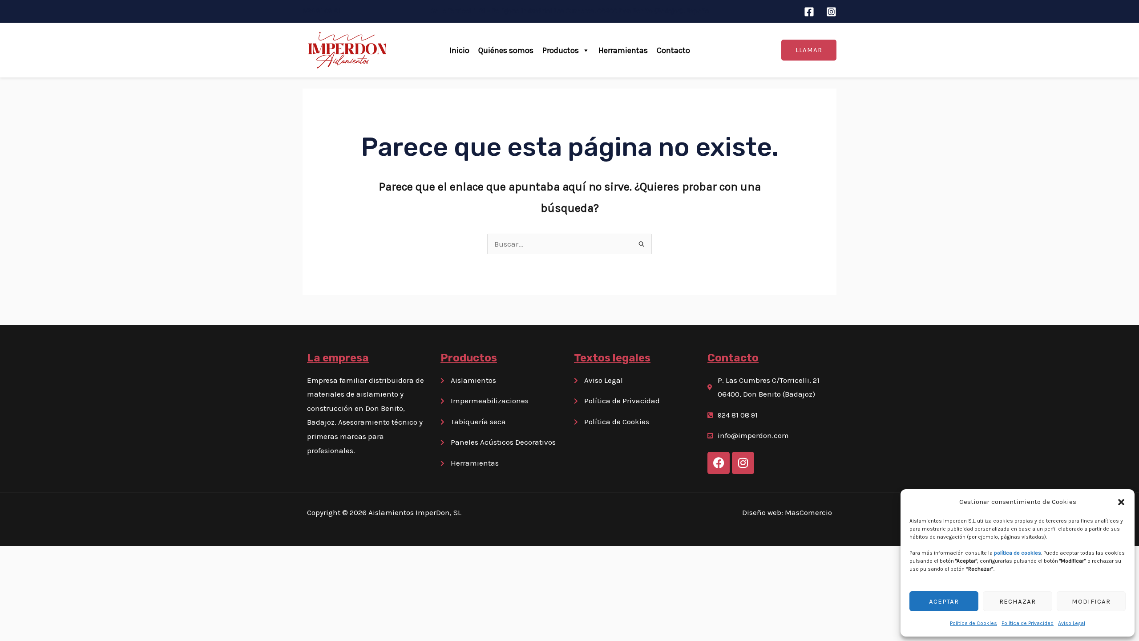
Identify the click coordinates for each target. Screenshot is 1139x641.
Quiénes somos (505, 50)
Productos (560, 50)
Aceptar (944, 601)
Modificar (1091, 601)
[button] (1121, 502)
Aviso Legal (1071, 623)
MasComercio (808, 512)
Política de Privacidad (1028, 623)
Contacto (673, 50)
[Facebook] (809, 12)
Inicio (459, 50)
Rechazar (1017, 601)
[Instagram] (831, 12)
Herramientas (623, 50)
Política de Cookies (973, 623)
